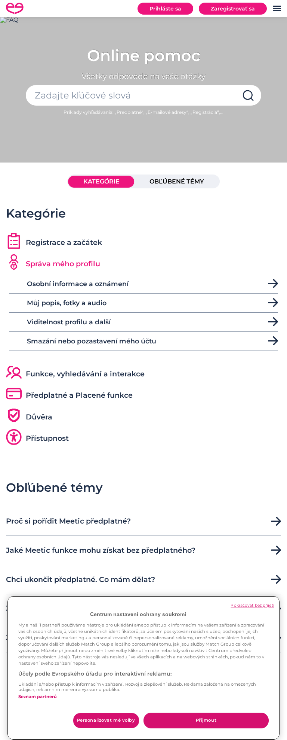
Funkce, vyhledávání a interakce (85, 373)
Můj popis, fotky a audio (67, 303)
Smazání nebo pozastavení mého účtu (91, 341)
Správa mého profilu (63, 263)
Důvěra (39, 416)
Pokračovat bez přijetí (252, 605)
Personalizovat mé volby (106, 720)
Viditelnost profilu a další (69, 322)
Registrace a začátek (64, 242)
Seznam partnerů (37, 696)
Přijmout (206, 720)
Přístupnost (47, 438)
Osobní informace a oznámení (78, 283)
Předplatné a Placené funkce (79, 395)
